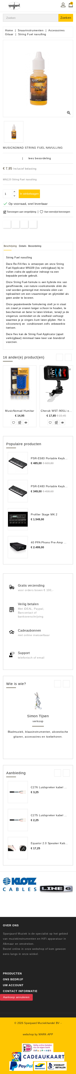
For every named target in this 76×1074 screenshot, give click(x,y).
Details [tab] (22, 246)
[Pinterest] (33, 224)
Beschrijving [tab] (10, 246)
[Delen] (7, 224)
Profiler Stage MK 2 (44, 514)
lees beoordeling (39, 158)
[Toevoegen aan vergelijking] (19, 422)
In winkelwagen (29, 193)
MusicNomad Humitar (19, 410)
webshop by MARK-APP (38, 1034)
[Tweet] (15, 224)
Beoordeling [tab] (34, 246)
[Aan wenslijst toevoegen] (13, 422)
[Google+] (24, 224)
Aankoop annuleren (16, 997)
